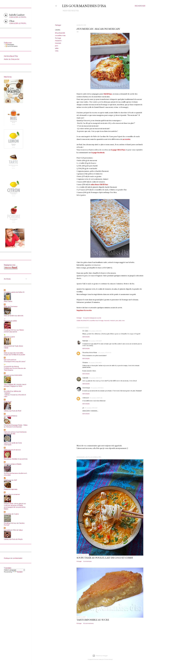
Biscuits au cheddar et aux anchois (15, 459)
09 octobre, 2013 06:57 (95, 341)
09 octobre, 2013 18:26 (97, 388)
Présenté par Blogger (102, 655)
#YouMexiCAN (60, 33)
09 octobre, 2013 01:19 (95, 331)
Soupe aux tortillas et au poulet (14, 355)
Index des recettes (71, 11)
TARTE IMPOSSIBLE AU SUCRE (93, 619)
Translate (20, 572)
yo (83, 408)
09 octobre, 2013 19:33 (91, 408)
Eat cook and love (10, 360)
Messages (10, 44)
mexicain (58, 43)
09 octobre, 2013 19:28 (96, 398)
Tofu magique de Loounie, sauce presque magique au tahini (15, 385)
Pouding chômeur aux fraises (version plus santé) (14, 331)
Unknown (85, 398)
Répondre (86, 336)
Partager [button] (58, 25)
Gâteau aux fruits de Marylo (13, 539)
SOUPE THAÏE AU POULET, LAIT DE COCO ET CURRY (105, 557)
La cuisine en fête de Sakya (13, 530)
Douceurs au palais (10, 321)
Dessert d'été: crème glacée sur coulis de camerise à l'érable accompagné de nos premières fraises (15, 506)
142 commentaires (88, 623)
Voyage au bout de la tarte (13, 375)
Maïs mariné (8, 301)
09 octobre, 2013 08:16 (95, 362)
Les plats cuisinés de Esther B (14, 292)
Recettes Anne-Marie (90, 352)
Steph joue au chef (10, 480)
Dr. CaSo (85, 331)
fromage (58, 38)
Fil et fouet (7, 401)
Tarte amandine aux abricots (13, 316)
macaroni (58, 41)
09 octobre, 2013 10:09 (95, 378)
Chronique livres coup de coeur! (14, 361)
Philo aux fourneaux (10, 306)
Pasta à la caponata (10, 489)
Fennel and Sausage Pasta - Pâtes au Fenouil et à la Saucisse (15, 426)
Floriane (85, 362)
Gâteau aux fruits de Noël (12, 411)
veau (56, 51)
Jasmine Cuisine (9, 337)
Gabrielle (85, 378)
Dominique (86, 388)
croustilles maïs (60, 35)
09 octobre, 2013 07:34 (104, 352)
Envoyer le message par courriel (92, 318)
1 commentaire (87, 561)
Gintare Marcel (108, 659)
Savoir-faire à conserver (12, 494)
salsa (56, 48)
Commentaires (12, 46)
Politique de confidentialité (13, 558)
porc (56, 46)
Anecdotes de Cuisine (11, 514)
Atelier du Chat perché (11, 59)
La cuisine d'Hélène (10, 416)
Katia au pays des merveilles (13, 353)
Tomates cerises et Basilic (12, 464)
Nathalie (85, 341)
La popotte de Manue (11, 366)
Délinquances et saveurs (12, 450)
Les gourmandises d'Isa (84, 6)
